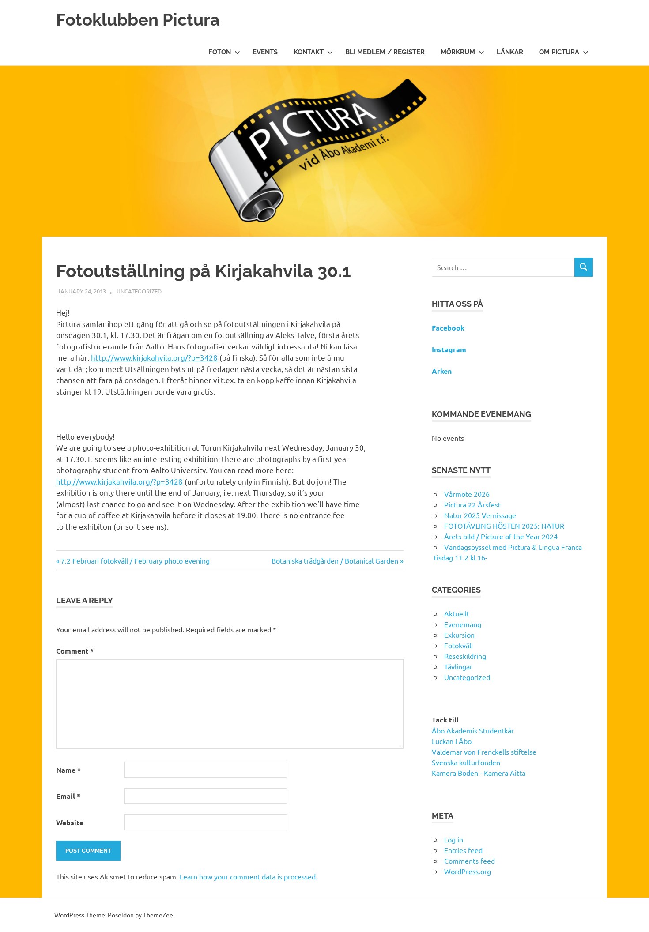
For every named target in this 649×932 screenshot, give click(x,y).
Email (68, 795)
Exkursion (459, 634)
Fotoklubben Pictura (138, 20)
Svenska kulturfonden (466, 762)
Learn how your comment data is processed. (248, 876)
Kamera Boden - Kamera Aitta (478, 772)
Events (265, 52)
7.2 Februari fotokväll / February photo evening (135, 560)
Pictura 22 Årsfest (472, 504)
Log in (453, 839)
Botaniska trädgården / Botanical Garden (335, 560)
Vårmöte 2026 (467, 493)
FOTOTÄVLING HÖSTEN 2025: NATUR (504, 525)
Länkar (510, 52)
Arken (442, 371)
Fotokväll (458, 645)
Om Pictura (559, 52)
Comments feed (469, 860)
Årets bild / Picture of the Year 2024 (501, 536)
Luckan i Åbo (452, 741)
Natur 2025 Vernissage (480, 515)
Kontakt (309, 52)
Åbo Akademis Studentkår (473, 730)
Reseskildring (465, 655)
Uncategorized (139, 291)
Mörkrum (458, 52)
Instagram (449, 349)
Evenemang (462, 624)
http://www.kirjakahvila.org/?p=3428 (154, 357)
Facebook (448, 327)
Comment (75, 650)
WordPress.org (467, 871)
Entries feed (463, 850)
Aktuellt (456, 613)
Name (68, 769)
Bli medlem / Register (385, 52)
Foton (219, 52)
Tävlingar (458, 666)
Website (69, 822)
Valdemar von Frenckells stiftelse (484, 751)
